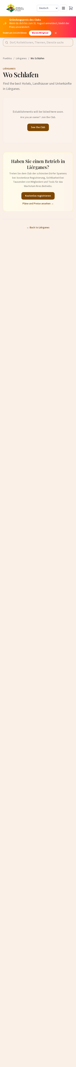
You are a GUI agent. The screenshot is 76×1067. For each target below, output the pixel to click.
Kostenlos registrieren (38, 196)
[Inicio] (15, 8)
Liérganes (21, 58)
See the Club (38, 127)
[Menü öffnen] (63, 8)
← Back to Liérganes (38, 227)
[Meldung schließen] (55, 33)
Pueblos (7, 58)
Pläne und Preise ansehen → (38, 203)
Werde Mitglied (40, 33)
